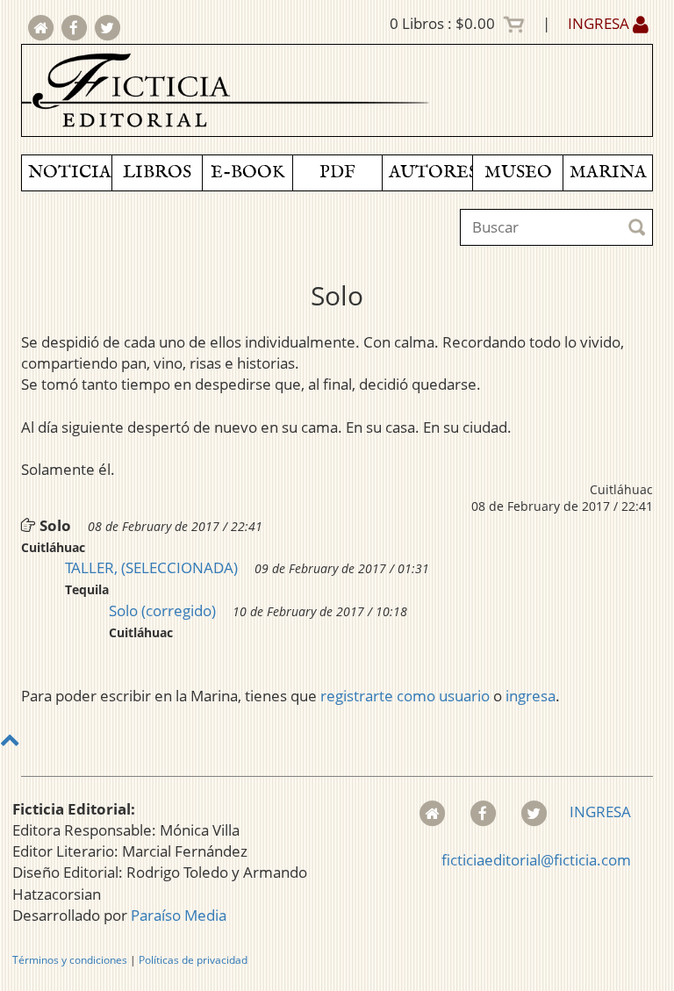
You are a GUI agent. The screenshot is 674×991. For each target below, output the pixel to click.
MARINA (608, 172)
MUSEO (518, 172)
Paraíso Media (178, 915)
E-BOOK (247, 172)
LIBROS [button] (157, 172)
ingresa (531, 696)
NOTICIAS (69, 172)
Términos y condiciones (69, 959)
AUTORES (430, 172)
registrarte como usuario (405, 696)
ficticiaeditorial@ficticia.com (536, 860)
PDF (337, 172)
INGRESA (600, 23)
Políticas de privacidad (193, 959)
